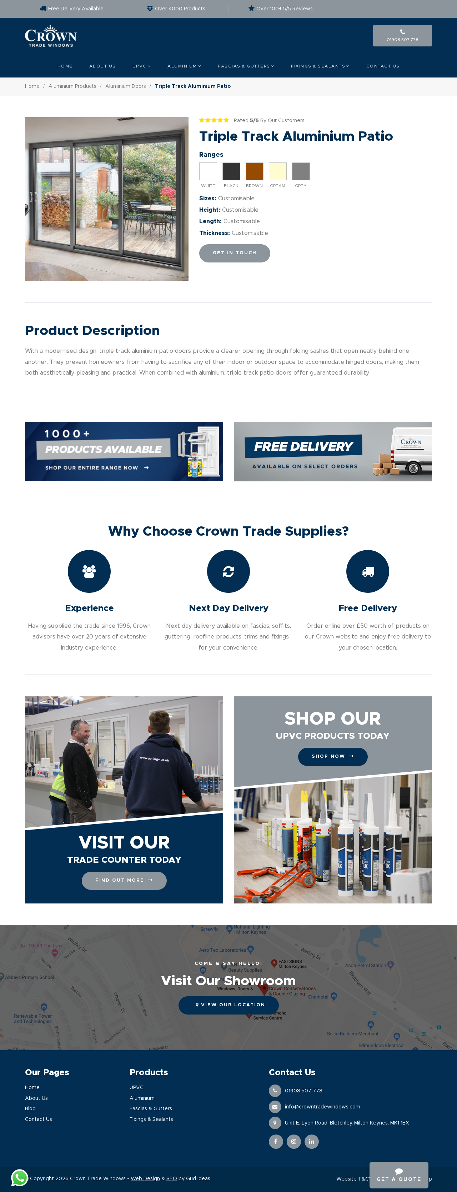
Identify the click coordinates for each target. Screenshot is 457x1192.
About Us (102, 66)
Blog (30, 1108)
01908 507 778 (303, 1090)
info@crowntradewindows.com (322, 1107)
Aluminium (182, 66)
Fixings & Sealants (318, 66)
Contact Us (383, 66)
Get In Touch (235, 253)
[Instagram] (294, 1142)
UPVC (139, 66)
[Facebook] (276, 1142)
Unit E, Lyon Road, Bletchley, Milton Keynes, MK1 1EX (347, 1123)
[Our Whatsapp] (20, 1178)
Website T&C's (354, 1179)
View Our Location (232, 1005)
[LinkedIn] (312, 1142)
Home (65, 66)
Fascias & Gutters (244, 66)
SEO (171, 1178)
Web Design (145, 1178)
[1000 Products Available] (124, 451)
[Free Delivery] (333, 451)
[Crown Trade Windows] (51, 36)
